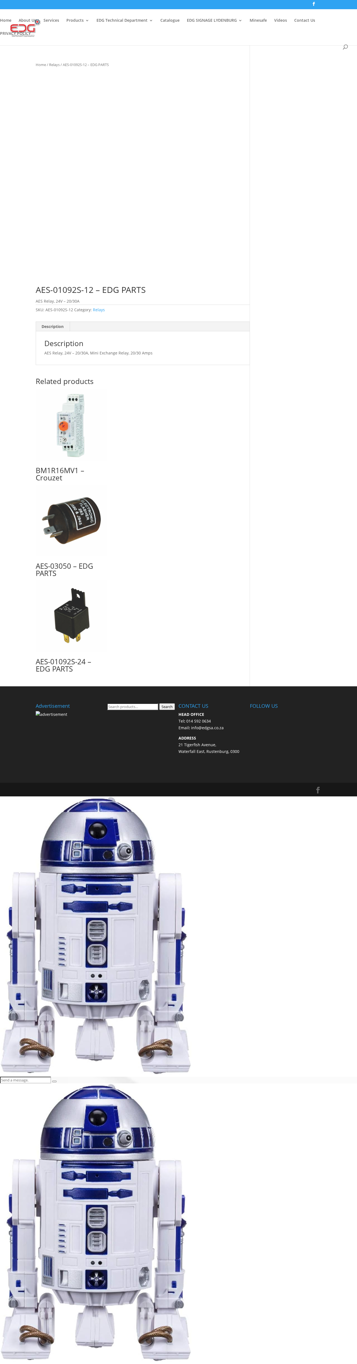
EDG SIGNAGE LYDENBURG (212, 20)
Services (51, 20)
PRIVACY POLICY (15, 33)
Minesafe (258, 20)
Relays (54, 64)
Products (75, 20)
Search (167, 706)
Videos (280, 20)
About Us (27, 20)
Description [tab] (53, 326)
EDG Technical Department (122, 20)
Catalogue (170, 20)
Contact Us (304, 20)
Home (5, 20)
